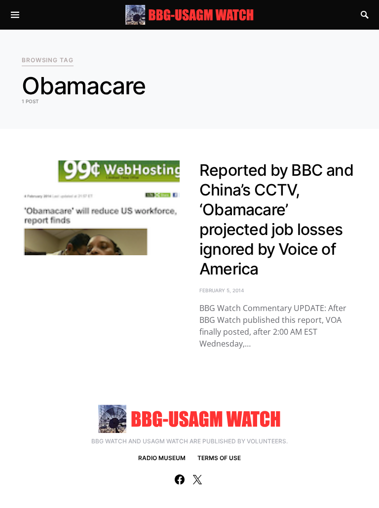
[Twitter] (197, 479)
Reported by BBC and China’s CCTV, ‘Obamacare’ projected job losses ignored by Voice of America (276, 219)
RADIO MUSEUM (162, 458)
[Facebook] (180, 479)
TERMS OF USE (219, 458)
